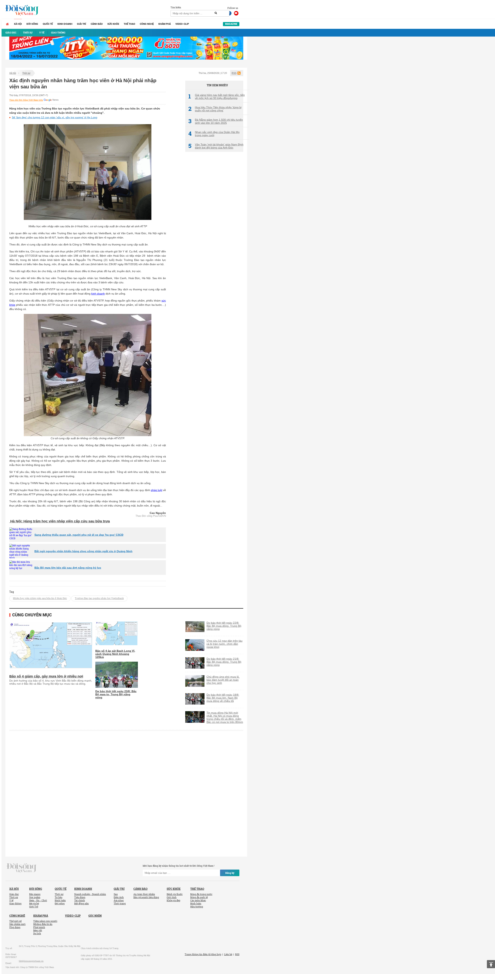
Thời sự (26, 73)
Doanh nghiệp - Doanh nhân (90, 894)
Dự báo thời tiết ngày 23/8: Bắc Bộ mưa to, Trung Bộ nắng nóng (116, 694)
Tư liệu (58, 897)
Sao (116, 894)
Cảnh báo (97, 23)
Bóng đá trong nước (201, 894)
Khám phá (164, 23)
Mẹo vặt (37, 930)
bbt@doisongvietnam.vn (31, 960)
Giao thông (15, 903)
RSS (234, 73)
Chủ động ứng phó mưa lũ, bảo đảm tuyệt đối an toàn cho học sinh (223, 679)
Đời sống (32, 23)
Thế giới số (15, 921)
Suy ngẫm (34, 897)
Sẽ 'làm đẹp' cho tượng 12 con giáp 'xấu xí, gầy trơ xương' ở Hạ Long (54, 117)
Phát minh (39, 927)
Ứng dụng (14, 927)
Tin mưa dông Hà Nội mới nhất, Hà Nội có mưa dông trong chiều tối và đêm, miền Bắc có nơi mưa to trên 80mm (225, 717)
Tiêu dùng (79, 897)
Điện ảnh (119, 897)
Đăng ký (229, 872)
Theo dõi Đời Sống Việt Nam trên (26, 100)
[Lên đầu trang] (491, 964)
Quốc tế (48, 23)
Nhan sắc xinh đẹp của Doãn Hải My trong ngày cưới (214, 134)
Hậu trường (196, 906)
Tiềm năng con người (45, 921)
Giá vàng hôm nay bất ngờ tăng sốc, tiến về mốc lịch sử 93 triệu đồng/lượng (216, 96)
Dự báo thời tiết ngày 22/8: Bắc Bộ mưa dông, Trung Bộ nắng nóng (224, 626)
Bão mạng (34, 894)
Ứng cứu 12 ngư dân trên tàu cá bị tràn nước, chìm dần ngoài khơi (224, 643)
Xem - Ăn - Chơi (38, 900)
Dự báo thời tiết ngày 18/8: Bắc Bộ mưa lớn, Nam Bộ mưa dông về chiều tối (223, 697)
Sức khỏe (113, 23)
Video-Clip (182, 23)
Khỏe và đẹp (173, 900)
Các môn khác (198, 900)
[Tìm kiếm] (216, 13)
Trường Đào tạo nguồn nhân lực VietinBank (99, 598)
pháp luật (156, 490)
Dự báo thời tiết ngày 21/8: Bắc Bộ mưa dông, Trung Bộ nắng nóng (224, 661)
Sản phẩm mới (17, 924)
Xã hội (18, 23)
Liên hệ (228, 954)
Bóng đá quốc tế (199, 897)
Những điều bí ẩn (42, 924)
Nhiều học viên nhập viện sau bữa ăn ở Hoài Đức (40, 598)
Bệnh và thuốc (175, 894)
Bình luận (60, 900)
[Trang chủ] (7, 24)
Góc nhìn (95, 916)
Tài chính (79, 900)
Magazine (231, 23)
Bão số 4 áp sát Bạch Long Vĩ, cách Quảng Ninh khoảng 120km (115, 654)
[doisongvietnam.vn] (21, 867)
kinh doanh (98, 293)
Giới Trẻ (33, 906)
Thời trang (120, 903)
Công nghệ (147, 23)
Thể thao (129, 23)
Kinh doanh (64, 23)
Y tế (11, 900)
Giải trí (81, 23)
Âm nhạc (119, 900)
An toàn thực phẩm (144, 894)
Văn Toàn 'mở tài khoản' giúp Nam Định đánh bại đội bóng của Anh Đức (215, 146)
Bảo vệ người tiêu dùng (146, 897)
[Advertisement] (214, 219)
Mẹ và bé (34, 903)
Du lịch (37, 933)
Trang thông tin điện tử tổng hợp (203, 954)
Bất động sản (81, 903)
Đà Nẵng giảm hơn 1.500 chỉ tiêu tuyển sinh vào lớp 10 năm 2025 (215, 121)
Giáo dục (14, 894)
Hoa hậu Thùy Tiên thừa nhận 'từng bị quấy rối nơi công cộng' (215, 109)
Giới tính (172, 897)
